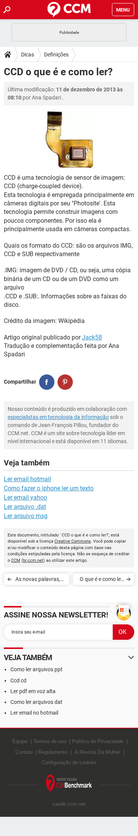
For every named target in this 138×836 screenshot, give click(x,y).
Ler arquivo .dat (25, 506)
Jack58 (92, 337)
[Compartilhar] (46, 382)
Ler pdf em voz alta (33, 691)
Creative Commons (72, 541)
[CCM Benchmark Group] (69, 784)
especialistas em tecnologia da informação (58, 417)
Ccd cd (18, 680)
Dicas (27, 54)
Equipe (20, 741)
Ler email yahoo (25, 497)
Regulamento (52, 752)
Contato (24, 752)
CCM (15, 560)
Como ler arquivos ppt (36, 669)
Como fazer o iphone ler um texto (49, 488)
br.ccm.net (33, 560)
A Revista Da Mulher (97, 752)
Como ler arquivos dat (36, 702)
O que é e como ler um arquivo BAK (101, 580)
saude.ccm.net (69, 804)
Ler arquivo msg (26, 516)
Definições (56, 54)
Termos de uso (49, 741)
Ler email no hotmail (34, 713)
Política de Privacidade (97, 741)
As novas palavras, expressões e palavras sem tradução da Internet (39, 580)
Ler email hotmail (27, 479)
